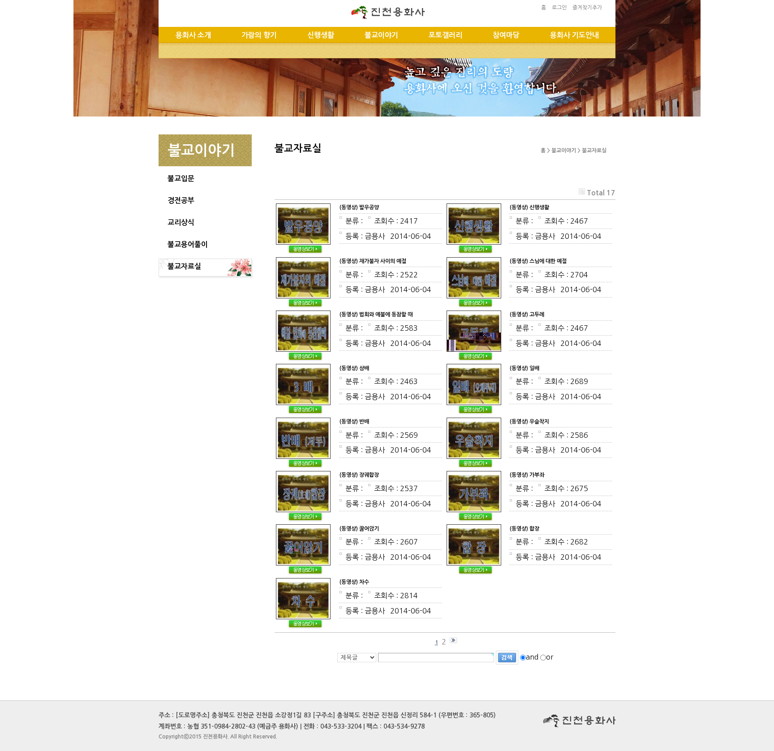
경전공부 (181, 200)
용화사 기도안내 (574, 35)
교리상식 (181, 222)
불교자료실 (184, 266)
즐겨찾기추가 (587, 7)
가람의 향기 (259, 35)
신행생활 (320, 35)
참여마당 (506, 35)
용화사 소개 (193, 35)
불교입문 (181, 178)
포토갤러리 (445, 35)
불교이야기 (381, 35)
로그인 (559, 7)
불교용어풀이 (188, 244)
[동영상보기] (303, 207)
